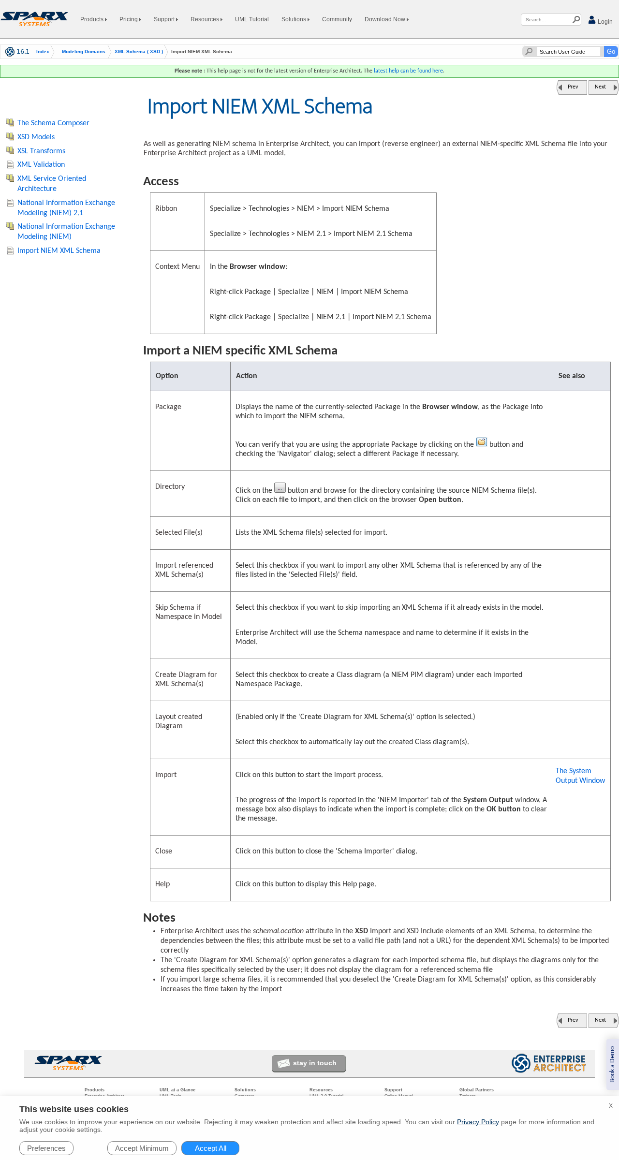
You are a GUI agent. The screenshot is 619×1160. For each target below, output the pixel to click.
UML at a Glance (177, 1089)
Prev (573, 87)
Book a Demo (612, 1064)
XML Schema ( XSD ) (139, 51)
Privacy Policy (478, 1122)
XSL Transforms (41, 151)
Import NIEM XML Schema (59, 251)
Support (165, 19)
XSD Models (36, 137)
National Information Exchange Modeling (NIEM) (66, 232)
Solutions (294, 19)
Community (337, 19)
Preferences (46, 1148)
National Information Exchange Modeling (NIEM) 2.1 (66, 208)
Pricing (129, 19)
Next (600, 87)
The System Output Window (580, 776)
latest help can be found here (408, 71)
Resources (206, 19)
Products (92, 19)
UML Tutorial (252, 19)
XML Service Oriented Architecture (51, 184)
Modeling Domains (83, 51)
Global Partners (476, 1089)
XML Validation (41, 165)
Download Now (386, 19)
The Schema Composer (53, 123)
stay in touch (315, 1063)
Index (42, 51)
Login (604, 21)
